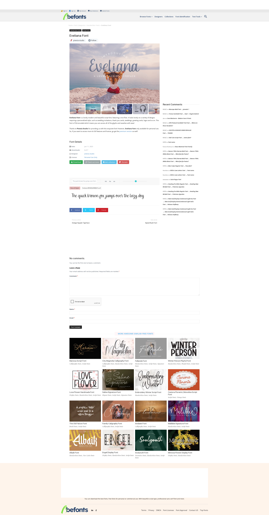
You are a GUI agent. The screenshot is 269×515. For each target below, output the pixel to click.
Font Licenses (168, 510)
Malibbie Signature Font (178, 423)
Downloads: (76, 150)
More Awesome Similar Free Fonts (135, 333)
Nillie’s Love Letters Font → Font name (182, 170)
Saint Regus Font (176, 179)
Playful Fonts (185, 364)
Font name (171, 142)
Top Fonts (204, 510)
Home (71, 25)
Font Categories (79, 25)
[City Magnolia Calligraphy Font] (118, 348)
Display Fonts (74, 395)
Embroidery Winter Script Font (148, 392)
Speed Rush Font (151, 223)
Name (72, 309)
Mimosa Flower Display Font (180, 453)
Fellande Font (141, 361)
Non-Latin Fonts (88, 455)
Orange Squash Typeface (81, 223)
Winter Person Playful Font (179, 361)
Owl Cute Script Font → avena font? (180, 138)
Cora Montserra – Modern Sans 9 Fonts (179, 118)
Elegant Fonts (106, 395)
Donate (124, 162)
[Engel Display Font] (118, 440)
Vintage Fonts (181, 397)
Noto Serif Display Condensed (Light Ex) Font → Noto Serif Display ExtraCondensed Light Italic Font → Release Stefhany (179, 201)
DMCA (158, 510)
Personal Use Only (90, 157)
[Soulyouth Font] (151, 440)
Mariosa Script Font (77, 361)
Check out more (93, 162)
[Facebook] (96, 510)
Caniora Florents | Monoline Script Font (182, 393)
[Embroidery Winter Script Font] (151, 380)
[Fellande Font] (151, 348)
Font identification (182, 16)
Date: (73, 146)
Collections (169, 16)
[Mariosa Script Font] (85, 348)
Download (77, 162)
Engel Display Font (110, 452)
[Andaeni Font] (151, 411)
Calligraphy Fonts (75, 364)
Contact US (193, 510)
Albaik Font (74, 453)
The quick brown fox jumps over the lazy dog (108, 196)
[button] (205, 17)
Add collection (110, 162)
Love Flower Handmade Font (81, 392)
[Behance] (92, 510)
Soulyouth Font (141, 453)
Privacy (151, 510)
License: (74, 157)
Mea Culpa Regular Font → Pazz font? (180, 166)
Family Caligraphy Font (112, 423)
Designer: (74, 154)
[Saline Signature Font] (118, 380)
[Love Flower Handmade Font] (85, 380)
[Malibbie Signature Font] (184, 411)
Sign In (64, 11)
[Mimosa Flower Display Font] (184, 440)
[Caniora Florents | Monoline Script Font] (184, 380)
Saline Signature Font (111, 392)
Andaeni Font (141, 423)
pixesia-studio (89, 154)
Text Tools (196, 16)
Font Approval (181, 510)
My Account (83, 11)
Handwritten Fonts (93, 25)
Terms (143, 510)
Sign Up (72, 11)
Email (72, 318)
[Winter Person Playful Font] (184, 348)
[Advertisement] (178, 64)
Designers (159, 16)
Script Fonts (86, 30)
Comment (73, 276)
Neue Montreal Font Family (183, 147)
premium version (125, 131)
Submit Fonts (105, 11)
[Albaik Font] (85, 440)
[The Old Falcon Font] (85, 411)
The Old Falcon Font (78, 423)
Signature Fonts (126, 395)
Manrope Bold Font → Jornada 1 (179, 109)
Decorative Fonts (140, 455)
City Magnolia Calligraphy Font (115, 361)
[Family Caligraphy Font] (118, 411)
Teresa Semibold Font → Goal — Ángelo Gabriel (184, 114)
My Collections (94, 11)
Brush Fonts (73, 426)
